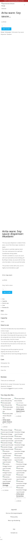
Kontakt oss (14, 533)
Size (3, 299)
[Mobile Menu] (26, 5)
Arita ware (8, 32)
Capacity (4, 301)
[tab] (14, 299)
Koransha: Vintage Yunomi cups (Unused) (7, 486)
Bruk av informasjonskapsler (14, 513)
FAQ (14, 529)
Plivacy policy (14, 517)
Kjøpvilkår (14, 509)
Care (3, 305)
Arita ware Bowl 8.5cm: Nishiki (20, 411)
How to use (5, 303)
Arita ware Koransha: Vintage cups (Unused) (21, 497)
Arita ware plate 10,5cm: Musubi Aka (7, 422)
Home (2, 32)
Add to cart (6, 28)
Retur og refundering (14, 520)
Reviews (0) (5, 307)
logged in (10, 388)
